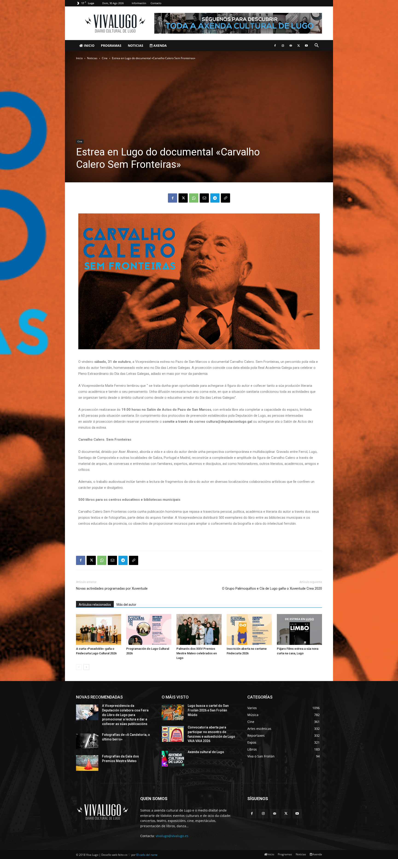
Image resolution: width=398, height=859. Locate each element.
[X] (298, 45)
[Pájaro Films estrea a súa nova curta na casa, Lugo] (299, 629)
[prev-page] (79, 667)
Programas (111, 45)
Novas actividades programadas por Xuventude (112, 588)
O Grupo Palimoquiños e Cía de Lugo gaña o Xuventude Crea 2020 (272, 588)
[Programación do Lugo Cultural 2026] (148, 629)
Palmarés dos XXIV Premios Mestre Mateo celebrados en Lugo (196, 653)
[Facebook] (275, 45)
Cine (105, 58)
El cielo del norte (147, 855)
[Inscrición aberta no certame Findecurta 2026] (249, 629)
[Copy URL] (225, 198)
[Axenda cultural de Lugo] (173, 758)
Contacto (156, 3)
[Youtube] (306, 45)
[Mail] (290, 45)
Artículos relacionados (95, 604)
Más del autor (126, 604)
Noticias (135, 45)
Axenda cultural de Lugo (206, 752)
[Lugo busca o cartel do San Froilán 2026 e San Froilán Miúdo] (173, 712)
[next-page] (86, 667)
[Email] (204, 198)
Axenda (159, 45)
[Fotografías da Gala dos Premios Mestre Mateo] (87, 763)
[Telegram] (214, 198)
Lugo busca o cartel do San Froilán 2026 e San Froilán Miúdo (208, 710)
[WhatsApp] (193, 198)
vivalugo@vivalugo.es (172, 836)
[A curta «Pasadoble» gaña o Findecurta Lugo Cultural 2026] (98, 629)
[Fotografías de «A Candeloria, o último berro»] (87, 741)
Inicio (88, 45)
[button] (316, 46)
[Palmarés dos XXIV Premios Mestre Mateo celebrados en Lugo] (199, 629)
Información (139, 3)
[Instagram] (282, 45)
